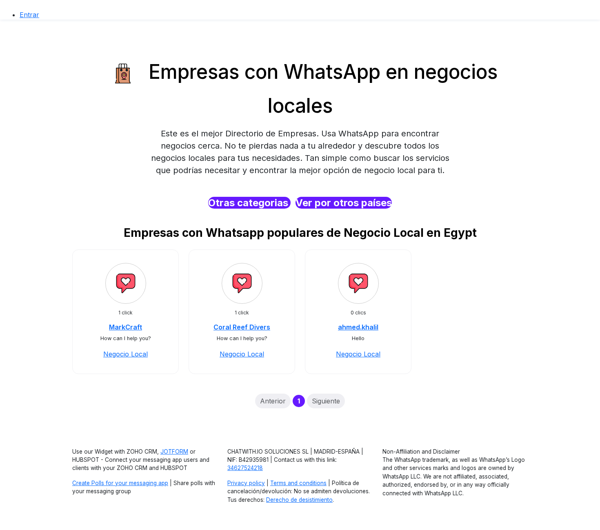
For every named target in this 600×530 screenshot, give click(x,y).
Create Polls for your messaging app (120, 483)
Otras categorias (249, 203)
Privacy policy (246, 483)
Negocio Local (125, 354)
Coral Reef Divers (241, 327)
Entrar (29, 15)
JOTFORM (174, 451)
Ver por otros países (344, 203)
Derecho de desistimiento (299, 500)
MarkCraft (125, 327)
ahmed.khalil (358, 327)
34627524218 (245, 468)
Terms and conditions (298, 483)
